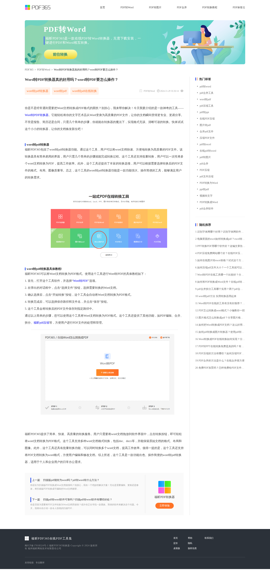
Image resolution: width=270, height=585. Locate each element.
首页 (102, 7)
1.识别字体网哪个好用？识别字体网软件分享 (220, 232)
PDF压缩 (205, 170)
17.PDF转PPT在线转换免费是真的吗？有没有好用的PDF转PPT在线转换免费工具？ (220, 346)
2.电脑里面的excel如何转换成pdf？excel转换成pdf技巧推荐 (220, 239)
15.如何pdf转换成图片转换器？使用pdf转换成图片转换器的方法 (220, 332)
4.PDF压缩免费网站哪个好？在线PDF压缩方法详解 (220, 253)
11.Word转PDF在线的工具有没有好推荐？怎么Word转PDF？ (220, 303)
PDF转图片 (155, 7)
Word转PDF (80, 280)
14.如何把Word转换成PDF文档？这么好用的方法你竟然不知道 (220, 325)
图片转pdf (205, 125)
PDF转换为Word (209, 183)
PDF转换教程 (209, 7)
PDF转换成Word (209, 202)
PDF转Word (127, 7)
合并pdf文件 (206, 131)
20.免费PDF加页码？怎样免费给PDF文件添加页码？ (220, 368)
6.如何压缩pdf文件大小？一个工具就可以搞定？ (220, 267)
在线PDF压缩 (207, 118)
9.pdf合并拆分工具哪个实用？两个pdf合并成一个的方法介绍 (220, 289)
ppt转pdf (204, 189)
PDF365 (29, 69)
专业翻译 (40, 562)
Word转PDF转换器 (36, 115)
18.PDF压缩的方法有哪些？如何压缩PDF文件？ (220, 353)
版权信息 (192, 548)
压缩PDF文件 (207, 138)
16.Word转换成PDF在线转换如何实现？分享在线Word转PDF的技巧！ (220, 339)
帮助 (190, 538)
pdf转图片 (205, 157)
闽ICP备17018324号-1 (36, 545)
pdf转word (205, 86)
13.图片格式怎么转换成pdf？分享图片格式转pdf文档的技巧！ (220, 317)
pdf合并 (204, 163)
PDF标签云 (239, 7)
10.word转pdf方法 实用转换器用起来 (215, 296)
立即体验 (164, 505)
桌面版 (176, 548)
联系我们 (209, 538)
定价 (175, 543)
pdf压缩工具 (206, 105)
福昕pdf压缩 (41, 322)
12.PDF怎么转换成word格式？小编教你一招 (220, 310)
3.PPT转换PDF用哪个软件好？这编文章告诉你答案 (220, 246)
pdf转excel (205, 144)
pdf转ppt (204, 112)
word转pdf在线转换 (84, 91)
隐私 (190, 543)
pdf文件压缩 (206, 176)
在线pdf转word (208, 150)
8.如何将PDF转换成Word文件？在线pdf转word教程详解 (220, 282)
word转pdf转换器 (37, 91)
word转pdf (60, 91)
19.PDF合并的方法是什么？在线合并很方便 (219, 360)
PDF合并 (182, 7)
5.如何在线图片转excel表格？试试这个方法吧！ (220, 260)
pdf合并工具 (206, 93)
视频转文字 (206, 195)
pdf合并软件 (206, 208)
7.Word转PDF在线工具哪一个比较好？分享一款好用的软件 (220, 275)
